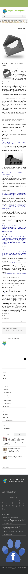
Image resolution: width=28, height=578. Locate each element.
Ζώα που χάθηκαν (7, 403)
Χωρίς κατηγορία (6, 428)
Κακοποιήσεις (6, 409)
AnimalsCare (5, 321)
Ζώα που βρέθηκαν (7, 400)
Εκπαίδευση (5, 389)
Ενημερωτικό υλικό (7, 392)
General (18, 321)
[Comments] (20, 434)
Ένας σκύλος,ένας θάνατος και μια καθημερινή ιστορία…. (15, 457)
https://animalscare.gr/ (9, 492)
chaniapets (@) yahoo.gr (10, 491)
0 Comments (23, 321)
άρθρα (4, 378)
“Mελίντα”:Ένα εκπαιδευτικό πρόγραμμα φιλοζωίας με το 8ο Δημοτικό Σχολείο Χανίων (14, 450)
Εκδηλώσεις (5, 386)
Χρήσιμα (5, 425)
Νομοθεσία (5, 414)
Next (24, 28)
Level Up (14, 568)
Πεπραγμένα (5, 417)
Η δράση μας (6, 406)
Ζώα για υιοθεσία (6, 397)
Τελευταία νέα (6, 423)
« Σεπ (3, 509)
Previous (20, 28)
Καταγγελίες (5, 411)
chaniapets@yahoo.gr (14, 2)
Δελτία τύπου (6, 383)
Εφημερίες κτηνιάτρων (8, 395)
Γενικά (4, 381)
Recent (8, 434)
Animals (4, 367)
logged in (10, 353)
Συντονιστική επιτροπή (8, 420)
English (4, 370)
